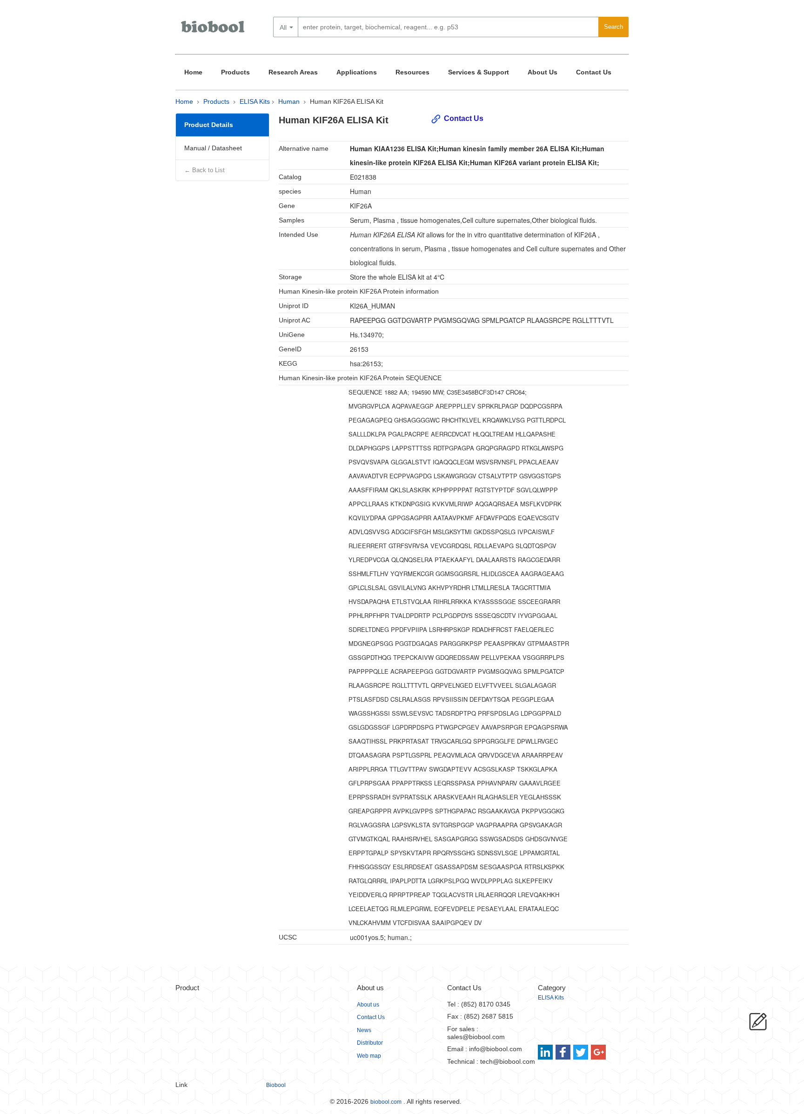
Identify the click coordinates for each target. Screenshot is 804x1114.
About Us (542, 72)
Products (235, 72)
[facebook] (563, 1052)
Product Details (208, 124)
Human (289, 101)
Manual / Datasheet (213, 148)
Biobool (276, 1085)
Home (193, 72)
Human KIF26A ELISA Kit (346, 101)
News (364, 1030)
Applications (356, 72)
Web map (369, 1056)
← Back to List (204, 170)
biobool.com (386, 1102)
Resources (412, 72)
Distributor (370, 1043)
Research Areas (293, 72)
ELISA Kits (255, 101)
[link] (546, 1052)
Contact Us (593, 72)
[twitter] (581, 1052)
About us (368, 1004)
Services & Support (478, 72)
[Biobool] (213, 30)
